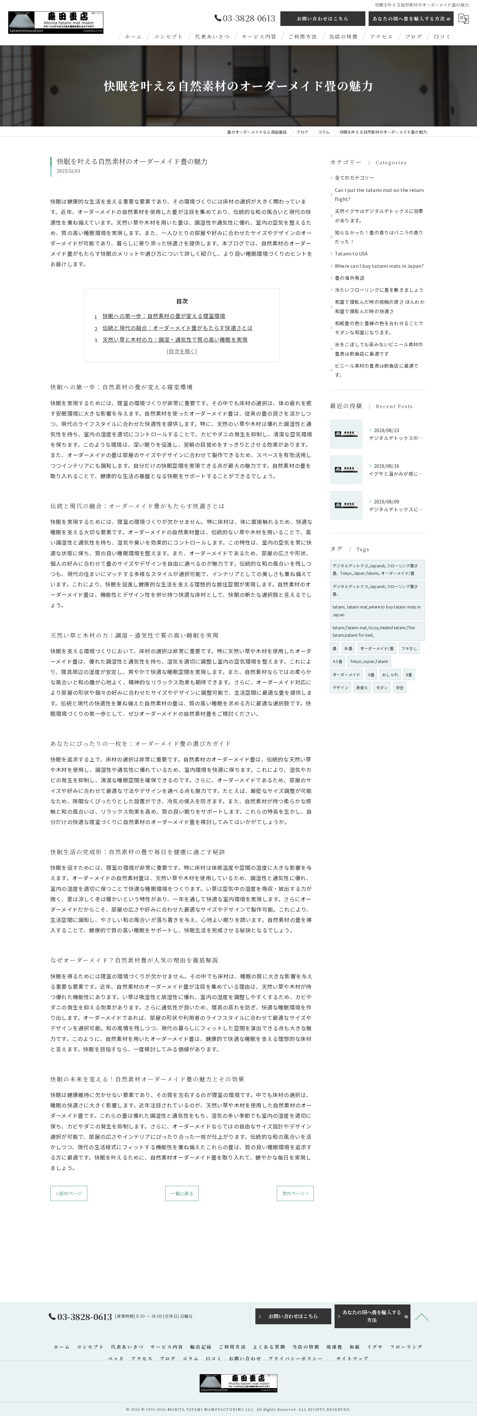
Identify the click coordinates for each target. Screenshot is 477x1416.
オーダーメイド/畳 (377, 648)
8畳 (409, 674)
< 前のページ (68, 1193)
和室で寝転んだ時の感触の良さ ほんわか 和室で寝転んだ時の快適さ (380, 306)
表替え (362, 687)
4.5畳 (337, 661)
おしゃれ (390, 674)
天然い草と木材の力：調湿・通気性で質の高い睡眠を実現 (175, 339)
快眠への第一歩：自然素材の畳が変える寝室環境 (164, 316)
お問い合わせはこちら (323, 18)
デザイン (341, 687)
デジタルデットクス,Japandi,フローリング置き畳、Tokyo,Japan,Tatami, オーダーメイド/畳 (375, 569)
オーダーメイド (346, 674)
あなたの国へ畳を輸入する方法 (409, 18)
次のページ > (295, 1193)
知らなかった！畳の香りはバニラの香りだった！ (379, 237)
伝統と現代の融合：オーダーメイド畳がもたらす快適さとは (178, 328)
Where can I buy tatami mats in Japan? (379, 265)
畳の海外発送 (349, 277)
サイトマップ (352, 1358)
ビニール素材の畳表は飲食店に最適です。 (377, 370)
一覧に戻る (181, 1193)
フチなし (409, 648)
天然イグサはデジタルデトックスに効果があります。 (379, 215)
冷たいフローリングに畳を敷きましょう (379, 289)
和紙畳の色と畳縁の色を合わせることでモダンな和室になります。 (379, 328)
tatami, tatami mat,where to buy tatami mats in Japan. (377, 610)
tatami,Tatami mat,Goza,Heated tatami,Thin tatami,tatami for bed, (374, 631)
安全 (400, 687)
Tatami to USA (351, 253)
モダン (382, 687)
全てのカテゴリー (354, 177)
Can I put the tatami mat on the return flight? (379, 194)
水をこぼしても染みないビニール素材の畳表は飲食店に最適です (379, 349)
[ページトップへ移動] (421, 1316)
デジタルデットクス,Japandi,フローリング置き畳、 (375, 590)
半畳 (348, 648)
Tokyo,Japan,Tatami (369, 661)
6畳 (371, 674)
